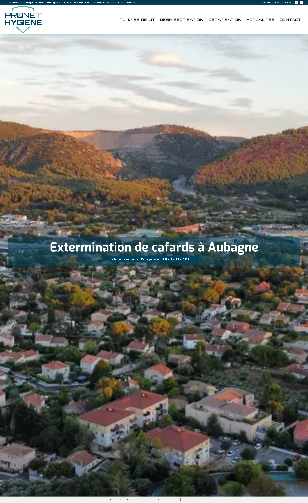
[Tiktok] (301, 2)
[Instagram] (296, 2)
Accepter (184, 499)
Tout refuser (193, 499)
